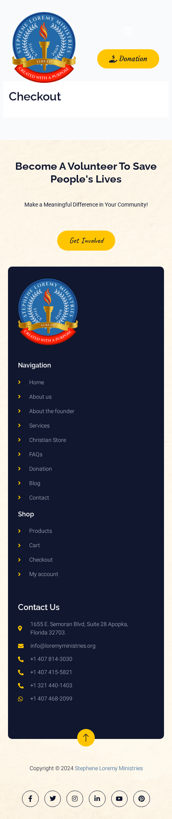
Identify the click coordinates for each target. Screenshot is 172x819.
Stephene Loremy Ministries (109, 768)
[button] (128, 31)
